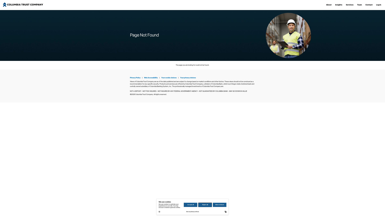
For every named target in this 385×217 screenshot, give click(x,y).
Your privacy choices (188, 78)
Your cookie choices (169, 78)
